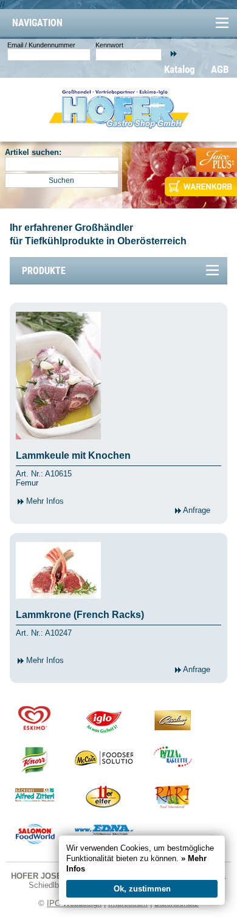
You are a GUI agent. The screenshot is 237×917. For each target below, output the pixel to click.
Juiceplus (215, 160)
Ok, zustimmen (142, 888)
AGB (220, 69)
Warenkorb (199, 186)
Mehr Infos (44, 501)
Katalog (179, 69)
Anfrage (195, 510)
